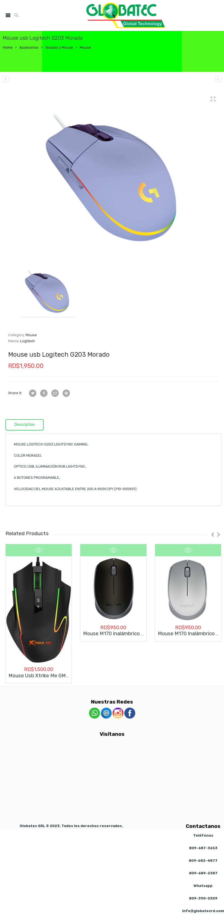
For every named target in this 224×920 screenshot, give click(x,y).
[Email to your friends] (55, 393)
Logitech (27, 341)
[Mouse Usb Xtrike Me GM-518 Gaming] (38, 610)
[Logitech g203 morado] (113, 172)
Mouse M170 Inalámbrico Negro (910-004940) (136, 634)
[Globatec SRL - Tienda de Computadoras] (125, 15)
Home (8, 47)
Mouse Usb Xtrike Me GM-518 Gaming (51, 676)
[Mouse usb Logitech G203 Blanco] (6, 79)
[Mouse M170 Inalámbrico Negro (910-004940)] (113, 589)
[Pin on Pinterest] (66, 393)
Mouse (85, 47)
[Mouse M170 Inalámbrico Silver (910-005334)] (188, 589)
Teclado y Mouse (59, 47)
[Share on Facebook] (44, 393)
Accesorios (28, 47)
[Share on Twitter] (32, 393)
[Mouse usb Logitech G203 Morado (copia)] (218, 79)
